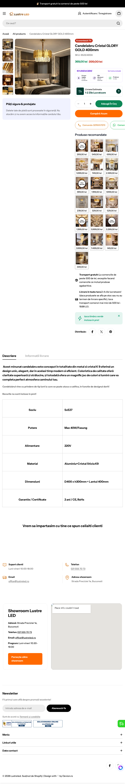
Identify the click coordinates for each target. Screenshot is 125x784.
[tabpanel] (62, 436)
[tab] (9, 357)
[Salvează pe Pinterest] (110, 331)
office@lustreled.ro (19, 581)
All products (19, 33)
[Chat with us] (119, 767)
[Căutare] (118, 23)
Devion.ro (67, 775)
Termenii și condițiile (30, 716)
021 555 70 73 (78, 568)
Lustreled (16, 775)
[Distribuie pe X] (101, 331)
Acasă (5, 33)
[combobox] (62, 23)
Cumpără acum (98, 113)
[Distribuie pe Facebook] (92, 331)
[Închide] (119, 316)
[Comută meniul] (4, 13)
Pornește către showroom (19, 659)
